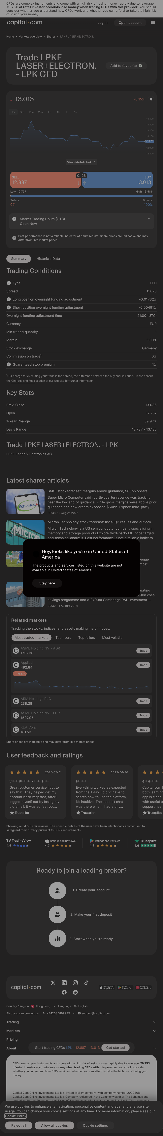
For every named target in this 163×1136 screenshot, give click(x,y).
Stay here (47, 583)
